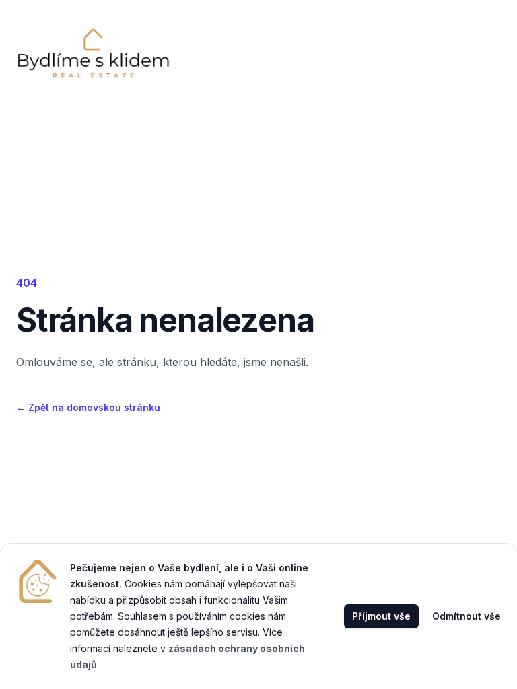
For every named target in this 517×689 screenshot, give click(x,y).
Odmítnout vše (466, 616)
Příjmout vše (381, 616)
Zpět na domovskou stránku (88, 407)
